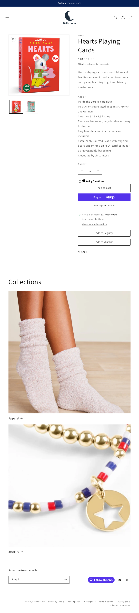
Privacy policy (89, 601)
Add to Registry (104, 233)
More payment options (104, 205)
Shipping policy (124, 601)
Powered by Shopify (55, 601)
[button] (7, 17)
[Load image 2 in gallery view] (31, 106)
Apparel (13, 418)
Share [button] (84, 251)
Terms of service (106, 601)
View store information (94, 224)
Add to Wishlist (104, 242)
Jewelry (13, 552)
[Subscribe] (65, 580)
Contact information (121, 605)
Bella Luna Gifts (39, 601)
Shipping (82, 64)
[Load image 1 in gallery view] (16, 106)
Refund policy (74, 601)
